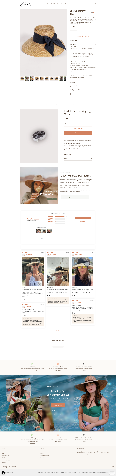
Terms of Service (93, 472)
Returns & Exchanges (44, 455)
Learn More (52, 199)
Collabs (4, 462)
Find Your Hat (58, 405)
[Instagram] (113, 466)
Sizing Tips (74, 82)
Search (48, 472)
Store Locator (58, 370)
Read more (66, 149)
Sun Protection (5, 455)
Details (66, 158)
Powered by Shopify (109, 472)
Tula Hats (41, 472)
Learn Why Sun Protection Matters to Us (75, 197)
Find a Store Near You (58, 410)
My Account (42, 460)
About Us (4, 451)
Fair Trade (4, 457)
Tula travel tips (58, 419)
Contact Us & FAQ (43, 457)
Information (67, 154)
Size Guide (74, 40)
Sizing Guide (42, 451)
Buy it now (78, 132)
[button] (48, 4)
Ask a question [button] (83, 221)
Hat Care (4, 453)
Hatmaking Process (6, 460)
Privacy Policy (100, 472)
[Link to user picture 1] (33, 271)
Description (73, 44)
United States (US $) (8, 472)
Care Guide (74, 86)
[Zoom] (22, 73)
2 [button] (56, 330)
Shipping (42, 453)
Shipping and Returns (77, 90)
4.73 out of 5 (36, 219)
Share (73, 94)
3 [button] (58, 330)
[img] (25, 252)
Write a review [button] (83, 218)
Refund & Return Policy (82, 472)
